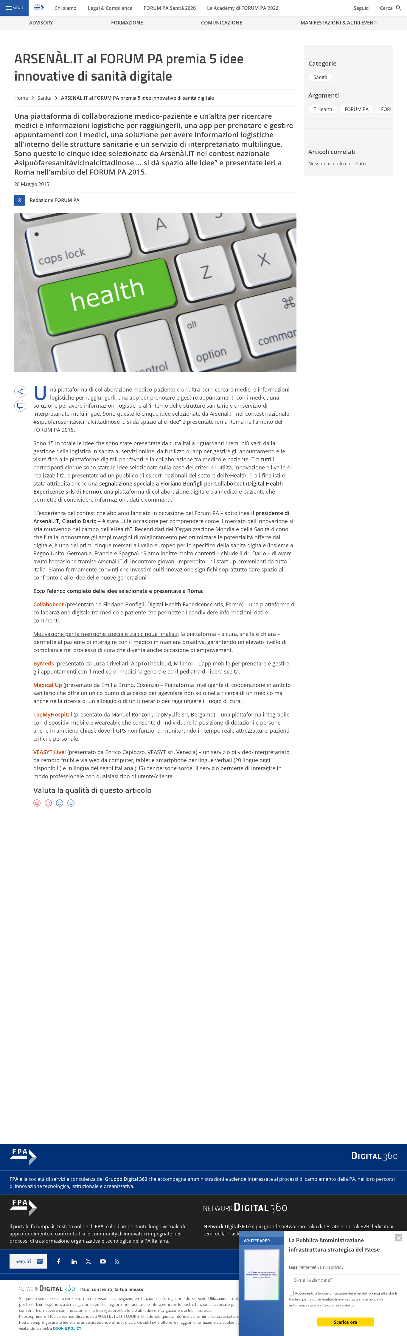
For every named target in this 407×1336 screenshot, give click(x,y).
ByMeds (43, 663)
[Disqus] (203, 898)
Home (21, 98)
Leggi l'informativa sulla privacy (316, 1267)
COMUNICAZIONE (221, 22)
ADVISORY (41, 22)
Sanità (45, 98)
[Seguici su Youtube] (102, 1261)
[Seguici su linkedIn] (74, 1261)
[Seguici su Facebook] (58, 1261)
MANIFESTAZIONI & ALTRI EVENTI (339, 22)
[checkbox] (291, 1294)
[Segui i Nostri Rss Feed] (117, 1261)
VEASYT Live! (49, 752)
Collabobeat (48, 604)
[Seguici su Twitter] (88, 1261)
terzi (376, 1293)
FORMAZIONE (127, 22)
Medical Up (47, 684)
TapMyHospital (52, 714)
